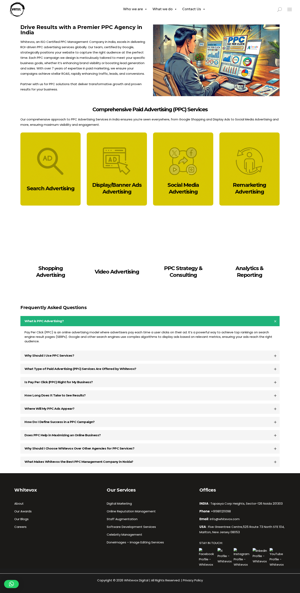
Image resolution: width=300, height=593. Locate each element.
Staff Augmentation (122, 519)
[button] (11, 584)
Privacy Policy (193, 580)
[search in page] (282, 9)
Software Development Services (131, 527)
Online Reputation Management (131, 511)
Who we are (133, 9)
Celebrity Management (124, 534)
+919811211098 (221, 511)
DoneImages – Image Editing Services (135, 542)
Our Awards (23, 511)
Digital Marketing (119, 503)
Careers (20, 527)
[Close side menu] (289, 9)
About (19, 503)
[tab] (150, 321)
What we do (162, 9)
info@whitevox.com (225, 519)
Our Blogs (21, 519)
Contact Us (191, 9)
